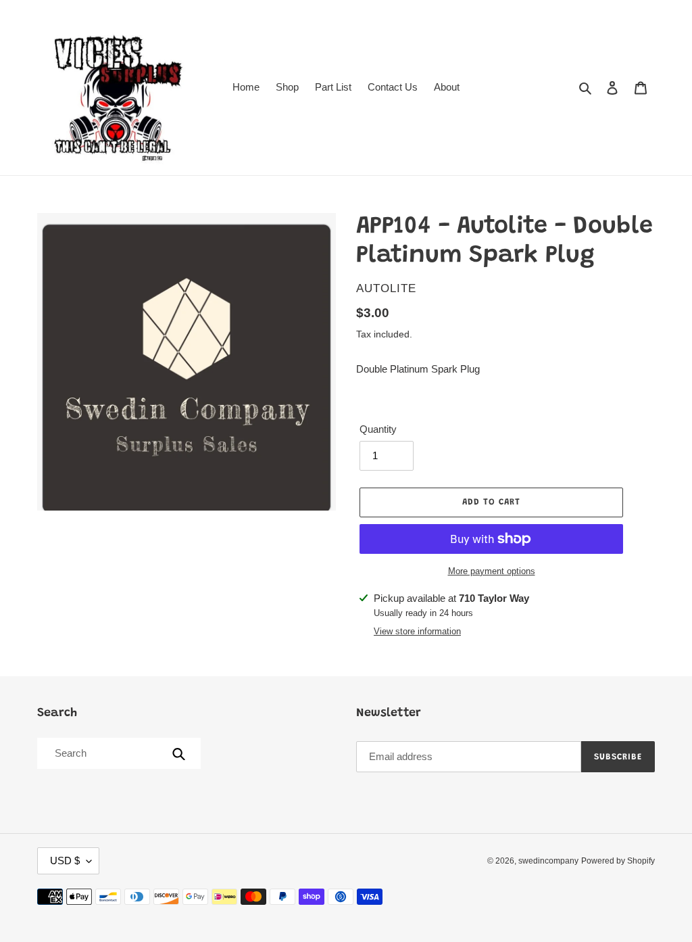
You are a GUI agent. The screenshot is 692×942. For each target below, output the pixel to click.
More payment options (491, 571)
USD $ (65, 860)
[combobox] (118, 753)
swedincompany (548, 861)
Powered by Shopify (618, 861)
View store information (417, 631)
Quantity (378, 429)
